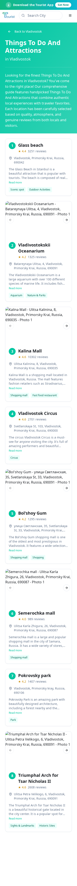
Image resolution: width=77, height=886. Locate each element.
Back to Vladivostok (28, 31)
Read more (15, 182)
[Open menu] (70, 15)
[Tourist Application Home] (9, 15)
